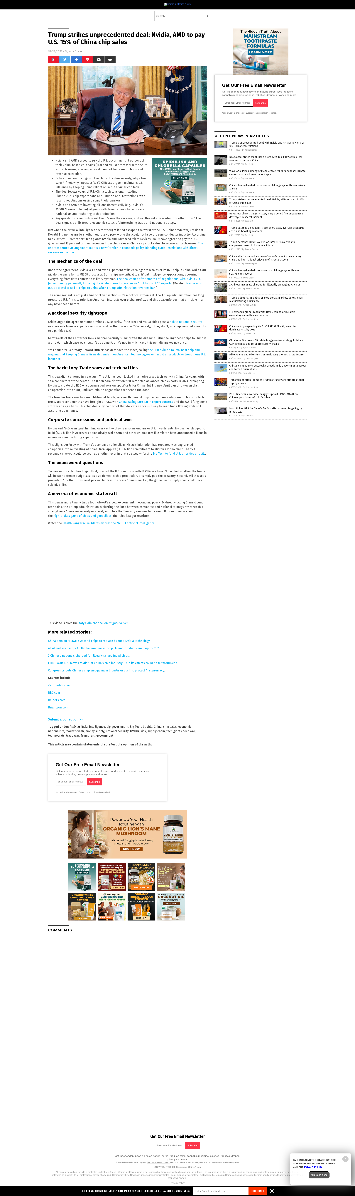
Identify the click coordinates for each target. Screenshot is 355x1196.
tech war (189, 731)
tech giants (174, 731)
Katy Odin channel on (103, 623)
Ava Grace (75, 51)
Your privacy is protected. (67, 792)
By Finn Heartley (250, 319)
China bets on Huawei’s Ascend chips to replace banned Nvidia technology (99, 641)
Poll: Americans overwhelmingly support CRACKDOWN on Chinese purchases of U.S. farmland (263, 396)
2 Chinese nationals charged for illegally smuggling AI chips (88, 655)
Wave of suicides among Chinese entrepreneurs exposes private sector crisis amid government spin (267, 172)
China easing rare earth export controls (146, 402)
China (158, 726)
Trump (84, 735)
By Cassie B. (247, 164)
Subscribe (258, 1191)
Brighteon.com (58, 707)
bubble (147, 726)
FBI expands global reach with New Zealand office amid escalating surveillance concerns (262, 313)
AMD (73, 726)
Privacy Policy (177, 1183)
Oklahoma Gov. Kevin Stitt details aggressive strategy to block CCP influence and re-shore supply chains (266, 342)
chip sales (170, 726)
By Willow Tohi (249, 305)
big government (117, 726)
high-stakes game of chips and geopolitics (82, 516)
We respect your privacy (158, 1162)
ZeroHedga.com (59, 685)
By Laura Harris (249, 348)
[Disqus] (127, 981)
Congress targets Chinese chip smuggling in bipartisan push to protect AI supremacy (106, 670)
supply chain (156, 731)
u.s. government (102, 735)
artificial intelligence (91, 726)
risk (143, 731)
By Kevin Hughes (249, 150)
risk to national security (186, 322)
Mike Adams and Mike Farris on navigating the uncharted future (266, 354)
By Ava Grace (248, 178)
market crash (75, 731)
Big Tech (135, 726)
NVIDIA (134, 731)
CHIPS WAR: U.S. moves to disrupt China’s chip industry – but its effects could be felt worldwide (112, 663)
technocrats (56, 735)
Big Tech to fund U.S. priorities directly (179, 453)
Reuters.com (56, 700)
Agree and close (319, 1174)
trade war (72, 735)
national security (117, 731)
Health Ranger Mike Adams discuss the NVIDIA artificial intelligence (109, 523)
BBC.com (54, 692)
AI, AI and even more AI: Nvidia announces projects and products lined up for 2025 (104, 648)
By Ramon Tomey (250, 249)
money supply (94, 731)
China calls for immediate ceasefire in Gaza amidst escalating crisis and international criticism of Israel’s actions (265, 258)
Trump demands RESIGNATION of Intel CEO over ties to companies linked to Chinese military (262, 244)
